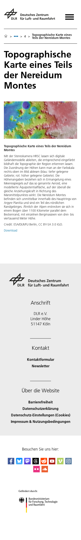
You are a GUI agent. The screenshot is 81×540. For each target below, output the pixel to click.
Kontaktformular (40, 359)
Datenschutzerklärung (40, 408)
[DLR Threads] (35, 462)
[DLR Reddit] (44, 462)
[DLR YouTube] (52, 462)
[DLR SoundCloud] (44, 470)
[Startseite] (6, 36)
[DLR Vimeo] (60, 462)
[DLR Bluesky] (19, 462)
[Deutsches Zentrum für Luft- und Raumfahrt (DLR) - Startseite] (31, 16)
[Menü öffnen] (69, 15)
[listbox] (16, 36)
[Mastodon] (27, 462)
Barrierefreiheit (40, 402)
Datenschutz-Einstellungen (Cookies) (40, 415)
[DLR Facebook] (11, 462)
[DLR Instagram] (68, 462)
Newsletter (40, 366)
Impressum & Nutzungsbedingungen (40, 421)
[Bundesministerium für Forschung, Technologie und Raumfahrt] (40, 516)
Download (10, 230)
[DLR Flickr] (36, 470)
